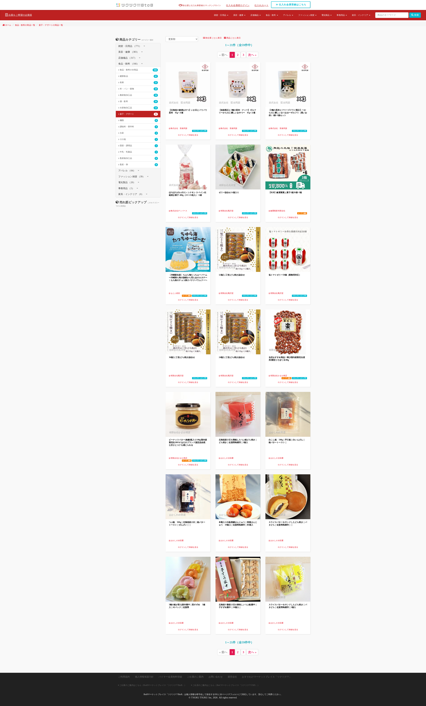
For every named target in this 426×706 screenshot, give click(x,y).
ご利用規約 (124, 677)
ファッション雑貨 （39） (131, 176)
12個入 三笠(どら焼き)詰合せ (232, 275)
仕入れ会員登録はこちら (292, 4)
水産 (138, 133)
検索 (416, 15)
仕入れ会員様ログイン (237, 5)
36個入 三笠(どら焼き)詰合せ (182, 357)
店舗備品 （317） (127, 58)
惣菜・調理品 (138, 145)
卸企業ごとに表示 (213, 38)
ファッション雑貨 (306, 15)
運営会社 (232, 677)
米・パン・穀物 (138, 89)
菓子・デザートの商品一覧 (51, 25)
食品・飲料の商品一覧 (25, 25)
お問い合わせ (216, 677)
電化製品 (325, 15)
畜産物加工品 (138, 158)
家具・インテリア (360, 15)
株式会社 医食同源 (178, 128)
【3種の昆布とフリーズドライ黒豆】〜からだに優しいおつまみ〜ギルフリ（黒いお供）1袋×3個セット (288, 113)
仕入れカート (261, 5)
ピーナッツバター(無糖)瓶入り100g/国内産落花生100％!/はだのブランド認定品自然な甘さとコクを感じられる (188, 442)
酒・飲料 (138, 101)
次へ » (252, 55)
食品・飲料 (271, 15)
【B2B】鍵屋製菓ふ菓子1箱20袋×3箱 (285, 192)
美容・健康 (238, 15)
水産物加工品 (138, 108)
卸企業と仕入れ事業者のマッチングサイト (201, 5)
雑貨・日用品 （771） (129, 46)
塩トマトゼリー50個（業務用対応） (285, 275)
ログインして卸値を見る (188, 135)
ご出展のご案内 (195, 677)
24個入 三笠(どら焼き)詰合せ (232, 357)
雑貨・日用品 (220, 15)
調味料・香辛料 (138, 126)
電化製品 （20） (126, 182)
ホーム (8, 25)
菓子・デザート (138, 114)
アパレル (287, 15)
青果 (138, 82)
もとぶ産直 (175, 293)
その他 (138, 139)
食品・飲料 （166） (128, 63)
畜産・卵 (138, 164)
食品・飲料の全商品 (138, 70)
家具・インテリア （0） (131, 194)
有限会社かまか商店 (278, 376)
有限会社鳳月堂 (226, 211)
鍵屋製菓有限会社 (277, 211)
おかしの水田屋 (226, 458)
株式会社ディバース (178, 211)
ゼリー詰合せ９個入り (229, 192)
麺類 (138, 120)
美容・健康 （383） (128, 52)
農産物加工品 (138, 95)
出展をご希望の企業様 (20, 15)
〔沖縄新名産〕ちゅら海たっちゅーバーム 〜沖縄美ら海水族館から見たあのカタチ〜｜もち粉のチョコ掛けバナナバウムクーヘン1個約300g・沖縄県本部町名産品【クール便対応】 (188, 280)
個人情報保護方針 (144, 677)
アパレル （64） (126, 170)
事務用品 (341, 15)
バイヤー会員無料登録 (170, 677)
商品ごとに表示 (233, 38)
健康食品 (138, 76)
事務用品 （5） (126, 188)
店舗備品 (254, 15)
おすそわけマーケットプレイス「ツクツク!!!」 (266, 677)
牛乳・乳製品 (138, 152)
